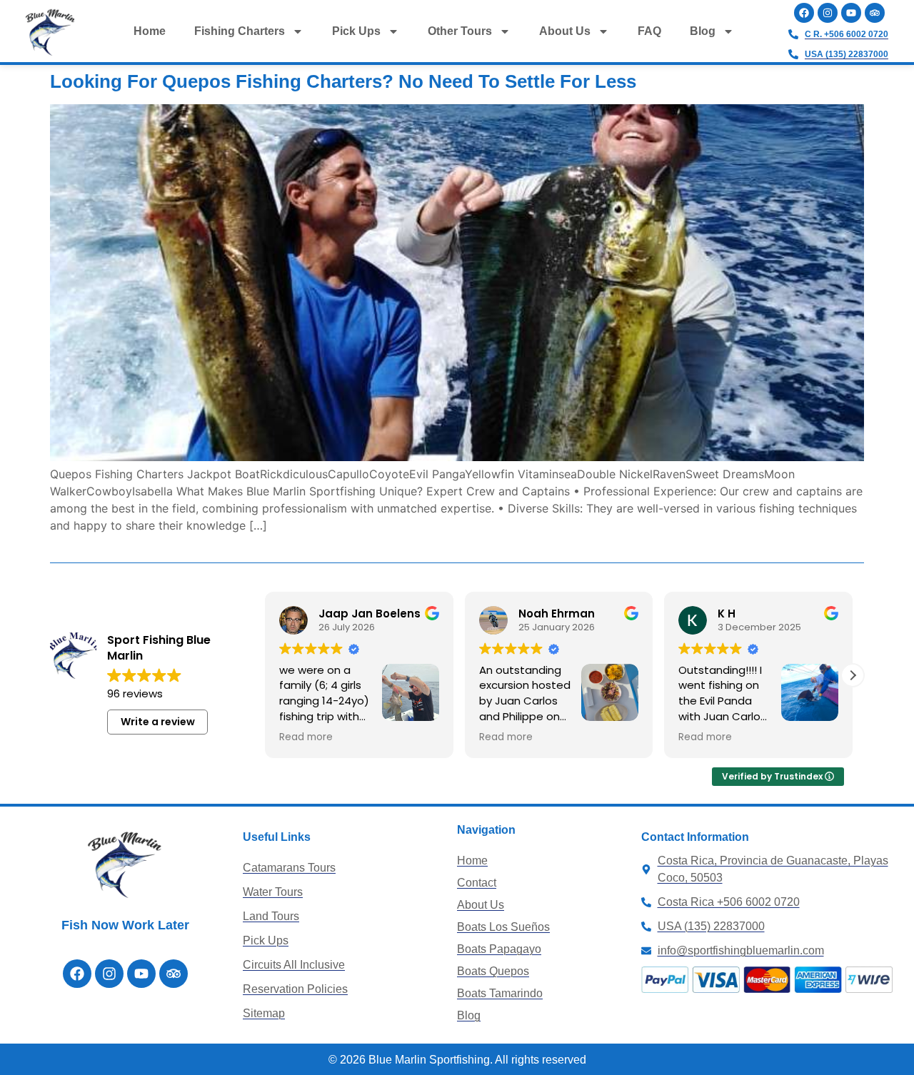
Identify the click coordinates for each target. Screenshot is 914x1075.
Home (150, 31)
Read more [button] (306, 737)
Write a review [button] (158, 722)
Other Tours (460, 31)
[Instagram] (828, 13)
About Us (565, 31)
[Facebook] (804, 13)
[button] (852, 675)
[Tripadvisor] (875, 13)
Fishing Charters (239, 31)
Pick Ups (356, 31)
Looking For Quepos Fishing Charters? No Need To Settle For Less (343, 81)
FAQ (649, 31)
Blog (702, 31)
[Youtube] (851, 13)
